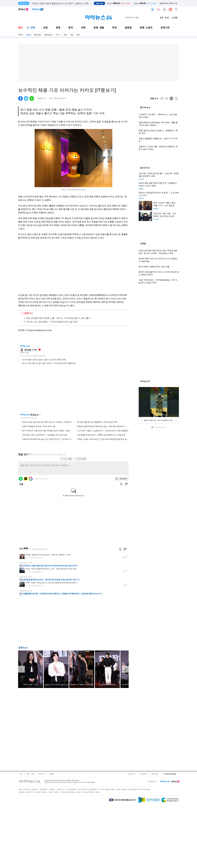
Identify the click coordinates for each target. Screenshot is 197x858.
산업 (45, 27)
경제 (58, 27)
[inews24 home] (29, 781)
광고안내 (155, 774)
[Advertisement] (45, 621)
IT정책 (20, 35)
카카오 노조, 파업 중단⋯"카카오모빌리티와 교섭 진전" (52, 322)
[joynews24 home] (175, 781)
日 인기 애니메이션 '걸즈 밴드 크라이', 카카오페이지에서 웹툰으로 (49, 363)
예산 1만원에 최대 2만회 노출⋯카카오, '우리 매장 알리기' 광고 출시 (58, 318)
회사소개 (131, 774)
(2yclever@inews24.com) (40, 330)
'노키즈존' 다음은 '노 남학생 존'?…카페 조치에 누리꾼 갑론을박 (102, 430)
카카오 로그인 (26, 479)
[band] (31, 98)
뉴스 (21, 774)
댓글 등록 (123, 479)
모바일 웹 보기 (152, 781)
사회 (83, 27)
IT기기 (58, 35)
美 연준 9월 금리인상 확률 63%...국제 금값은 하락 (97, 422)
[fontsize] (161, 98)
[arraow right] (125, 669)
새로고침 (40, 414)
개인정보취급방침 (169, 774)
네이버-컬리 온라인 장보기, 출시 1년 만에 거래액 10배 (44, 360)
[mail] (166, 98)
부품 (65, 35)
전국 (114, 27)
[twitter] (26, 98)
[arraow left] (21, 669)
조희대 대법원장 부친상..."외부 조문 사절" (39, 426)
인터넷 (28, 35)
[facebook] (20, 98)
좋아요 (39, 349)
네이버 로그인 (21, 479)
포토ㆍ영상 (31, 774)
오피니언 (165, 27)
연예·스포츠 (146, 27)
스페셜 (175, 17)
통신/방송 (37, 35)
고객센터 (143, 774)
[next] (176, 420)
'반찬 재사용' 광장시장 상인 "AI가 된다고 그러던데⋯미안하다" (47, 422)
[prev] (141, 420)
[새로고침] (120, 549)
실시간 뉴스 (145, 168)
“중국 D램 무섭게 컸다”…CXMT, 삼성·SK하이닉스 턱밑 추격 (101, 434)
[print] (176, 98)
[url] (171, 98)
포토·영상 (164, 17)
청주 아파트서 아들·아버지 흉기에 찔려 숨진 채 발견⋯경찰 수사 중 (49, 430)
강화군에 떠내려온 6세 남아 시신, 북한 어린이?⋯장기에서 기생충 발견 (50, 439)
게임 (71, 35)
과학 (78, 35)
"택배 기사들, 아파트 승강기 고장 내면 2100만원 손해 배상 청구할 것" (105, 439)
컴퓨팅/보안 (48, 35)
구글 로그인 (31, 479)
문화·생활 (99, 27)
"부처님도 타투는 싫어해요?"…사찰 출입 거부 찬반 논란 (44, 434)
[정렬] (125, 549)
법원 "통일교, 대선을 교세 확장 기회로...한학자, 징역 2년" (57, 3)
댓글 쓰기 (154, 98)
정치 (70, 27)
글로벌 (128, 27)
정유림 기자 (30, 350)
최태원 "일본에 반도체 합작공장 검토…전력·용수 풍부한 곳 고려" (103, 426)
